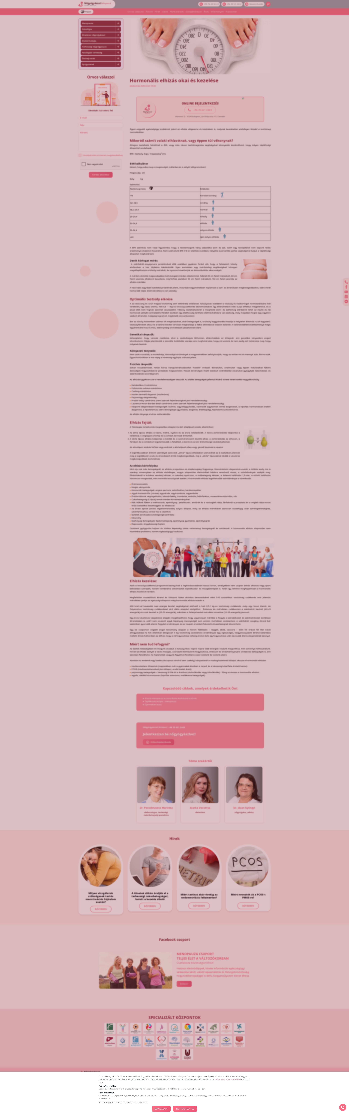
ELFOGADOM (161, 1108)
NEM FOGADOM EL (185, 1108)
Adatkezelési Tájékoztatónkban (227, 1079)
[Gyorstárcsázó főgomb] (342, 1107)
